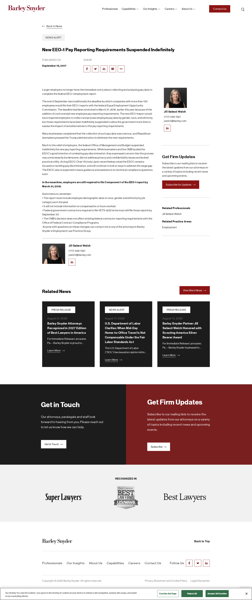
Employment (169, 227)
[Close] (246, 593)
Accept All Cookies (217, 593)
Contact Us (219, 8)
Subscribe (157, 446)
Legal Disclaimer (200, 580)
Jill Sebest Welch (80, 245)
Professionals (110, 8)
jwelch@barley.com (80, 254)
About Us (96, 563)
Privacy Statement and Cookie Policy (166, 580)
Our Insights (150, 8)
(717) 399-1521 (77, 250)
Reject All (192, 593)
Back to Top (202, 541)
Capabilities (129, 8)
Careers (169, 8)
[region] (126, 594)
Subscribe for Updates (179, 184)
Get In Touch (52, 444)
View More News (193, 290)
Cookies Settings (168, 593)
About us (187, 8)
